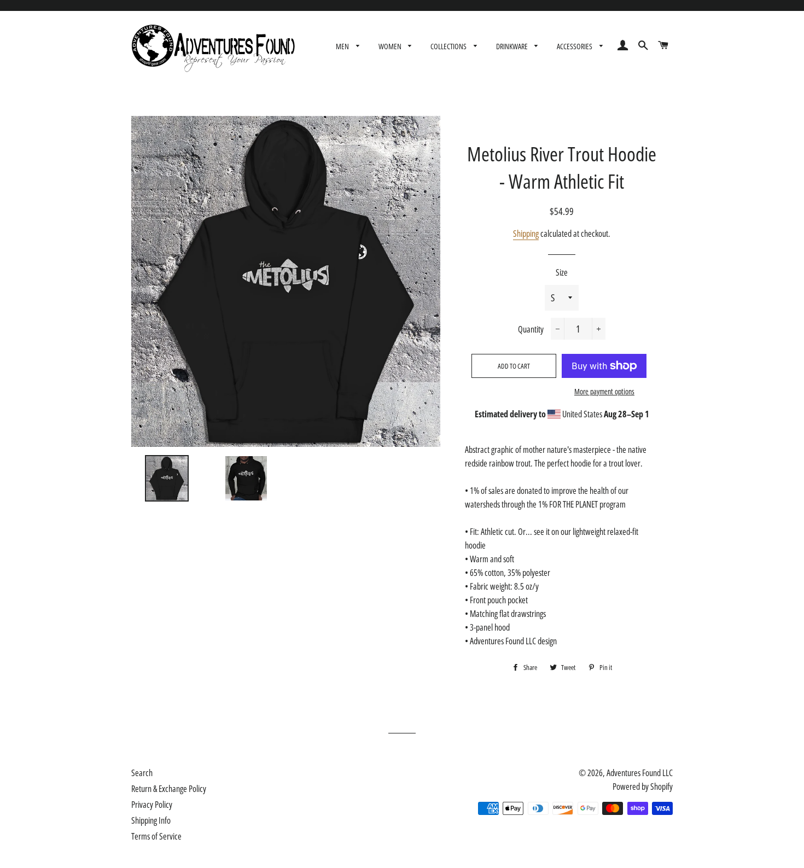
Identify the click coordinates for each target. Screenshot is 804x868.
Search (142, 773)
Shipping (526, 234)
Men (343, 46)
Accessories (575, 46)
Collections (449, 46)
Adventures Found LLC (640, 773)
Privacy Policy (151, 805)
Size (562, 272)
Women (390, 46)
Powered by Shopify (643, 786)
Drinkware (512, 46)
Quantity (531, 329)
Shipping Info (151, 820)
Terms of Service (156, 836)
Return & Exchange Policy (168, 789)
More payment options (604, 391)
